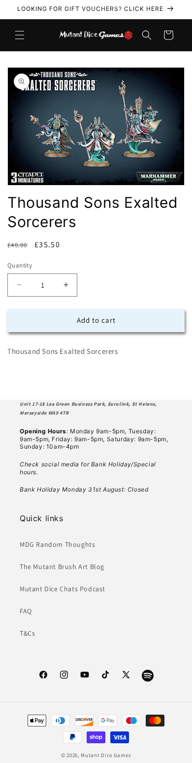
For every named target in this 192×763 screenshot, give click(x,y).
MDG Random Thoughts (57, 544)
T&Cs (27, 633)
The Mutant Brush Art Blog (62, 566)
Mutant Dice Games (106, 755)
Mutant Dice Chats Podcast (62, 588)
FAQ (26, 611)
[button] (20, 35)
